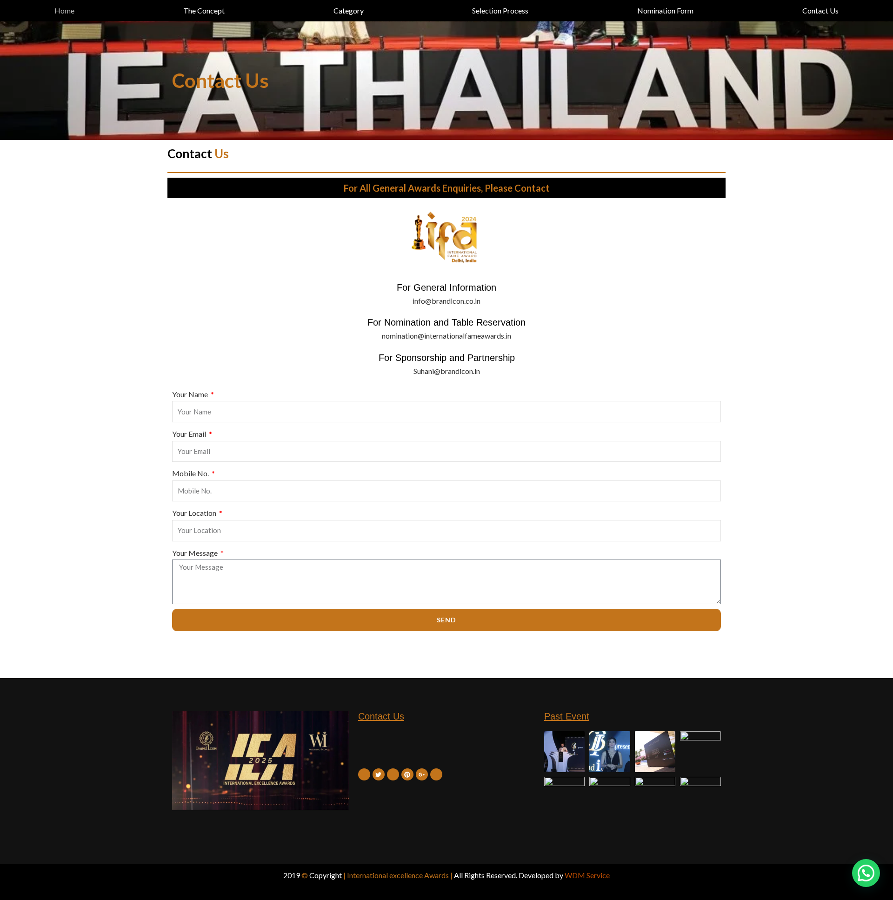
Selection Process (500, 10)
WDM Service (587, 875)
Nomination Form (665, 10)
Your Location (195, 512)
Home (64, 10)
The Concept (204, 10)
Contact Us (820, 10)
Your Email (189, 433)
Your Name (190, 394)
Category (348, 10)
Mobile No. (191, 473)
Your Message (195, 552)
